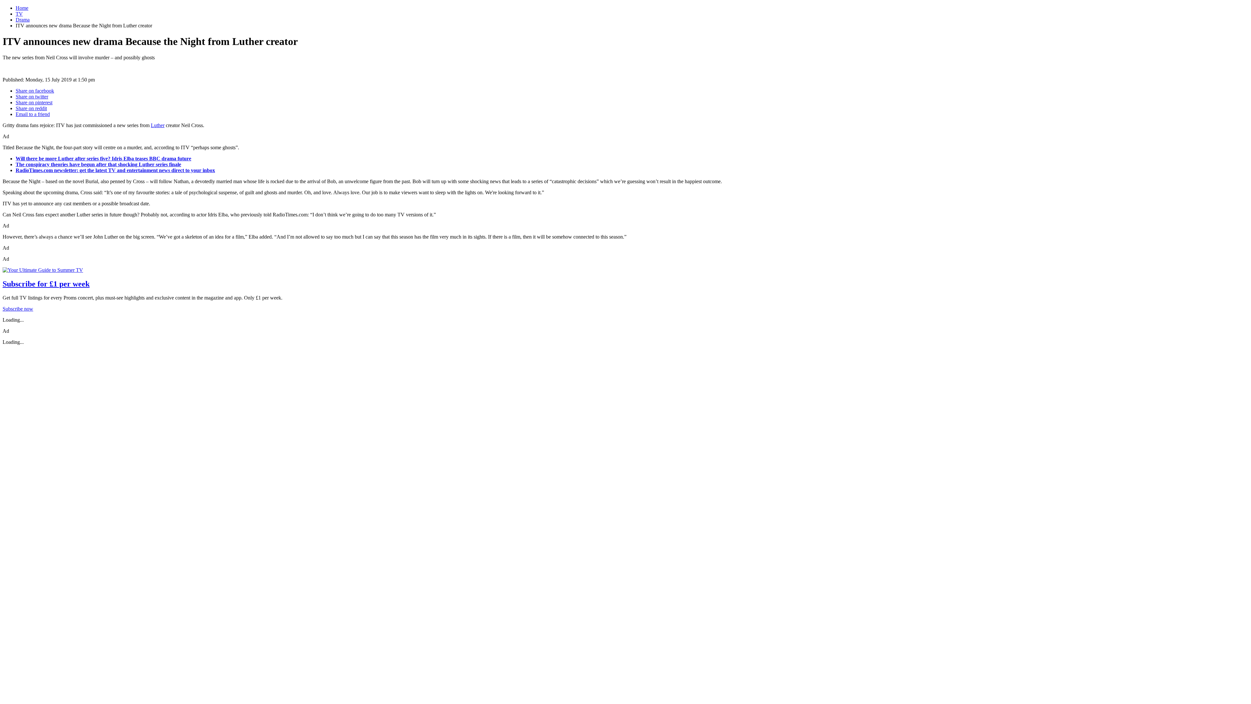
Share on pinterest (34, 102)
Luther (158, 125)
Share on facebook (35, 91)
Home (22, 8)
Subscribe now (18, 309)
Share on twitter (32, 96)
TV (19, 14)
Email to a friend (33, 114)
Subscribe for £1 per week (46, 284)
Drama (23, 19)
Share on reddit (31, 108)
